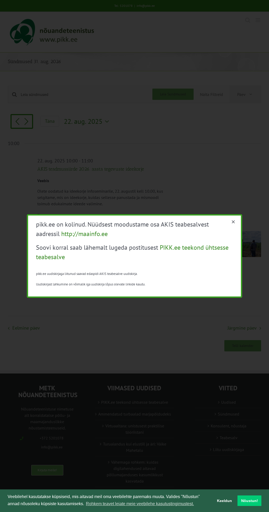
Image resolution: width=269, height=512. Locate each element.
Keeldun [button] (224, 501)
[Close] (233, 221)
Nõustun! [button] (249, 501)
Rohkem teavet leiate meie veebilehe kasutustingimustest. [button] (140, 503)
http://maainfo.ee (84, 234)
